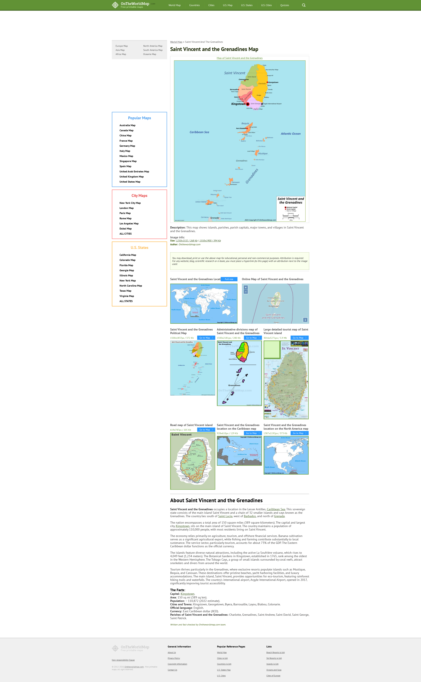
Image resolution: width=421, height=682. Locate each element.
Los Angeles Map (129, 223)
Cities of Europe (273, 675)
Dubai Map (126, 228)
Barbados (250, 516)
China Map (126, 135)
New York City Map (130, 202)
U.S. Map (228, 5)
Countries (194, 5)
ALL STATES (126, 301)
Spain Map (125, 166)
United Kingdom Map (132, 176)
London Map (127, 208)
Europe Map (122, 45)
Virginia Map (127, 296)
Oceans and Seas (273, 670)
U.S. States (247, 5)
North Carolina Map (131, 285)
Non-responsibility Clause (123, 660)
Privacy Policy (174, 658)
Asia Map (120, 50)
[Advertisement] (210, 27)
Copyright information (177, 664)
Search (303, 5)
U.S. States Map (224, 670)
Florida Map (126, 265)
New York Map (128, 280)
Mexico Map (126, 156)
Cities (211, 5)
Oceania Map (149, 54)
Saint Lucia (225, 516)
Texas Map (125, 290)
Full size (229, 279)
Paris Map (125, 213)
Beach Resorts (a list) (275, 652)
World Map (175, 5)
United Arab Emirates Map (134, 171)
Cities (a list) (222, 658)
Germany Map (127, 145)
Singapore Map (128, 161)
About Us (172, 652)
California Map (128, 254)
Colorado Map (128, 260)
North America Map (152, 45)
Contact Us (172, 670)
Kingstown (182, 526)
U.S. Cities (266, 5)
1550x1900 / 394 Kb (210, 240)
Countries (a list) (224, 664)
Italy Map (125, 150)
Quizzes (284, 5)
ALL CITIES (126, 233)
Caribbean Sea (276, 509)
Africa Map (121, 54)
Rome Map (126, 218)
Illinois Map (126, 275)
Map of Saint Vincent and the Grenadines (240, 58)
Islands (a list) (272, 664)
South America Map (153, 50)
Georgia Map (127, 270)
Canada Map (127, 130)
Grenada (279, 516)
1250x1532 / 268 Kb (186, 240)
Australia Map (128, 125)
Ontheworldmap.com (134, 666)
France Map (126, 140)
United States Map (130, 181)
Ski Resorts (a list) (274, 658)
